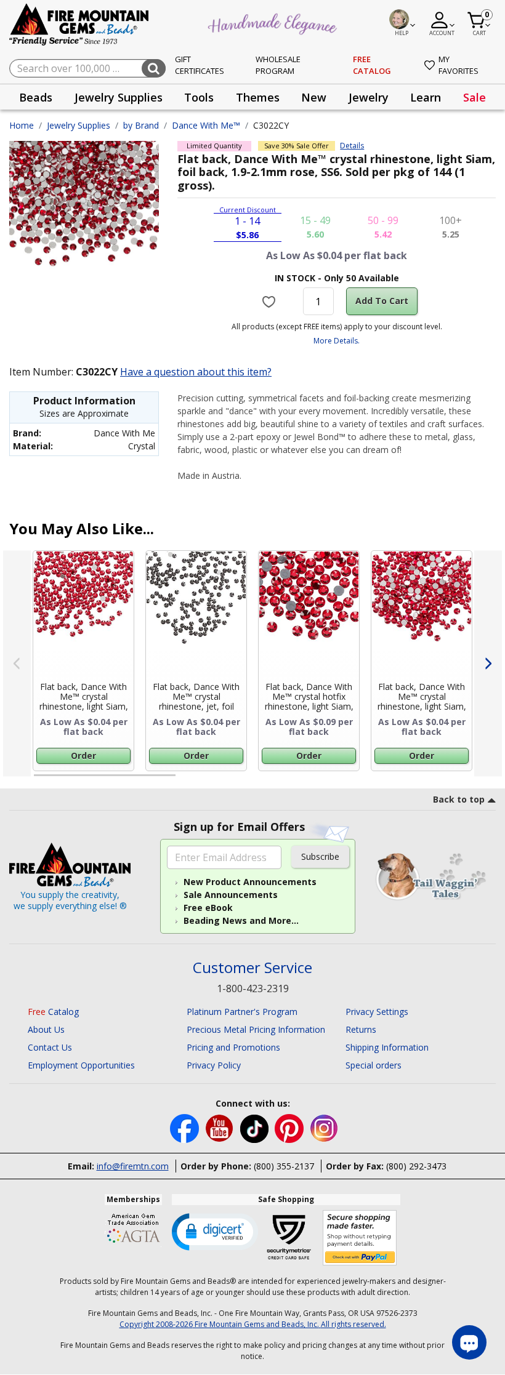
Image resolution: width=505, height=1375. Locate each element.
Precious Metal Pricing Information (256, 1029)
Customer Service (252, 968)
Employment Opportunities (81, 1065)
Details (352, 146)
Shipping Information (387, 1047)
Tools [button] (199, 97)
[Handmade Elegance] (274, 22)
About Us (46, 1029)
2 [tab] (188, 780)
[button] (215, 1231)
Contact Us (50, 1047)
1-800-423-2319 (253, 988)
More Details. (336, 340)
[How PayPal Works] (360, 1238)
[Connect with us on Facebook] (185, 1128)
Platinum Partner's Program (242, 1011)
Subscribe (320, 856)
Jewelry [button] (369, 97)
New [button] (313, 97)
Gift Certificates (199, 65)
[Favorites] (270, 301)
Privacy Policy (214, 1065)
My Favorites (458, 65)
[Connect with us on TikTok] (255, 1128)
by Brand (141, 125)
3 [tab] (335, 780)
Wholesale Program (278, 65)
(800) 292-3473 (416, 1166)
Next (488, 663)
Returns (360, 1029)
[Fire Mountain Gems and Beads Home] (79, 24)
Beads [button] (35, 97)
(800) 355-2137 (284, 1166)
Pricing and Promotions (233, 1047)
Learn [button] (425, 97)
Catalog (53, 1011)
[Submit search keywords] (154, 68)
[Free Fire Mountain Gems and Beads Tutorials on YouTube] (220, 1128)
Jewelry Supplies (78, 125)
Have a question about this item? (196, 372)
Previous (17, 663)
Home (21, 125)
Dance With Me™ (206, 125)
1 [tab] (40, 780)
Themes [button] (258, 97)
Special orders (373, 1065)
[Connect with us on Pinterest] (290, 1128)
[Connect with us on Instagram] (324, 1128)
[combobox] (87, 68)
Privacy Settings (376, 1011)
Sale (474, 97)
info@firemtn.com (133, 1166)
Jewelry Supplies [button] (119, 97)
